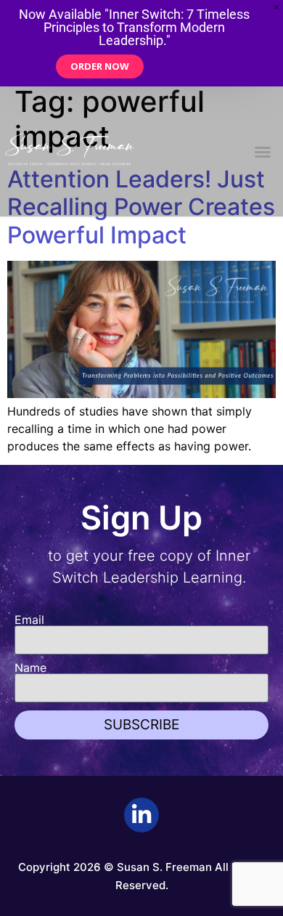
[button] (263, 152)
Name (30, 667)
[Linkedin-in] (141, 815)
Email (29, 619)
